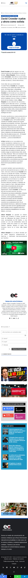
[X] (12, 318)
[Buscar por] (26, 3)
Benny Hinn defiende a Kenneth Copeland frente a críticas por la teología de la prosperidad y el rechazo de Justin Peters (16, 448)
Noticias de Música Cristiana (20, 13)
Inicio (3, 13)
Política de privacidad (9, 561)
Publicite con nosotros (18, 559)
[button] (14, 374)
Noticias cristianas (9, 13)
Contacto (14, 563)
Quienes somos (8, 559)
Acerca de (21, 561)
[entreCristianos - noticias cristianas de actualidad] (14, 3)
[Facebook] (10, 318)
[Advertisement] (14, 9)
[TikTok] (18, 318)
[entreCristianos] (7, 533)
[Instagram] (16, 318)
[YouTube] (14, 318)
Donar (16, 561)
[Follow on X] (15, 25)
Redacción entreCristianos (9, 25)
